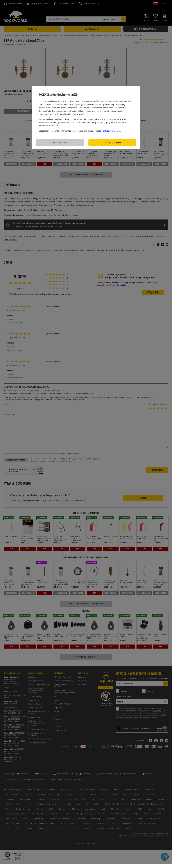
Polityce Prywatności (111, 131)
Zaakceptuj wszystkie (112, 143)
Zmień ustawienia (59, 143)
